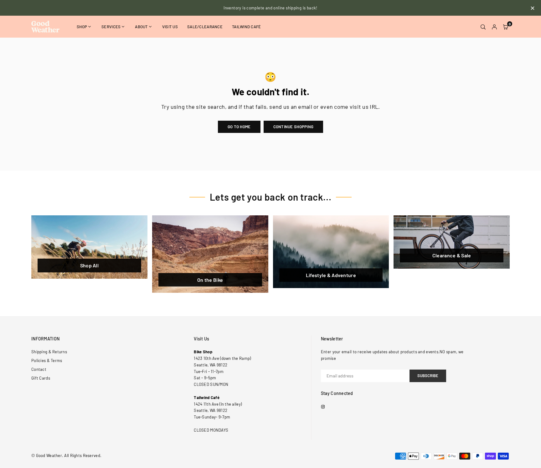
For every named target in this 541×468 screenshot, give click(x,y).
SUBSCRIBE (427, 375)
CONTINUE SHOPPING (293, 126)
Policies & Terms (46, 360)
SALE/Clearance (205, 26)
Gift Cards (40, 378)
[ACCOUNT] (494, 26)
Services (111, 26)
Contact (38, 369)
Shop (82, 26)
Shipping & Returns (49, 351)
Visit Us (170, 26)
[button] (505, 26)
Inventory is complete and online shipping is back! (270, 7)
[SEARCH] (483, 26)
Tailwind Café (246, 26)
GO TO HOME (239, 126)
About (141, 26)
